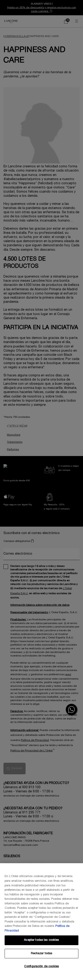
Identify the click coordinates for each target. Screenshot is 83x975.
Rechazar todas (41, 953)
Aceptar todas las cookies (41, 940)
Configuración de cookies (41, 966)
